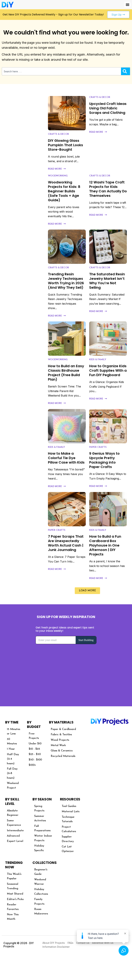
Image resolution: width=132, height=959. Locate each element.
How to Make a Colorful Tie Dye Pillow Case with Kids (66, 458)
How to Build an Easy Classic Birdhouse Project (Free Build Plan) (66, 373)
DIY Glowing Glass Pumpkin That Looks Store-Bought (65, 145)
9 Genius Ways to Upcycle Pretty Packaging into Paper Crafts (104, 460)
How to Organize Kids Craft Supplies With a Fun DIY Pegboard (108, 370)
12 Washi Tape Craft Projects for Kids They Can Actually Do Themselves (108, 189)
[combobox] (61, 71)
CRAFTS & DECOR (58, 134)
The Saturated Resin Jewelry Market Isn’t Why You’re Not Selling (107, 281)
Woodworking (58, 176)
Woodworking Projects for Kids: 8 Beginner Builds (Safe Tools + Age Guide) (64, 191)
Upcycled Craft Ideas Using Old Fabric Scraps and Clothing (107, 108)
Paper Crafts (98, 447)
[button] (127, 4)
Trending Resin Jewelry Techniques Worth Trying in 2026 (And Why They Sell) (66, 281)
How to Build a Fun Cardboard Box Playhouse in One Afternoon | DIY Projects (105, 545)
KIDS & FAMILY (97, 359)
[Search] (125, 71)
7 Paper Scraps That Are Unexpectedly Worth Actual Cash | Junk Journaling (66, 543)
